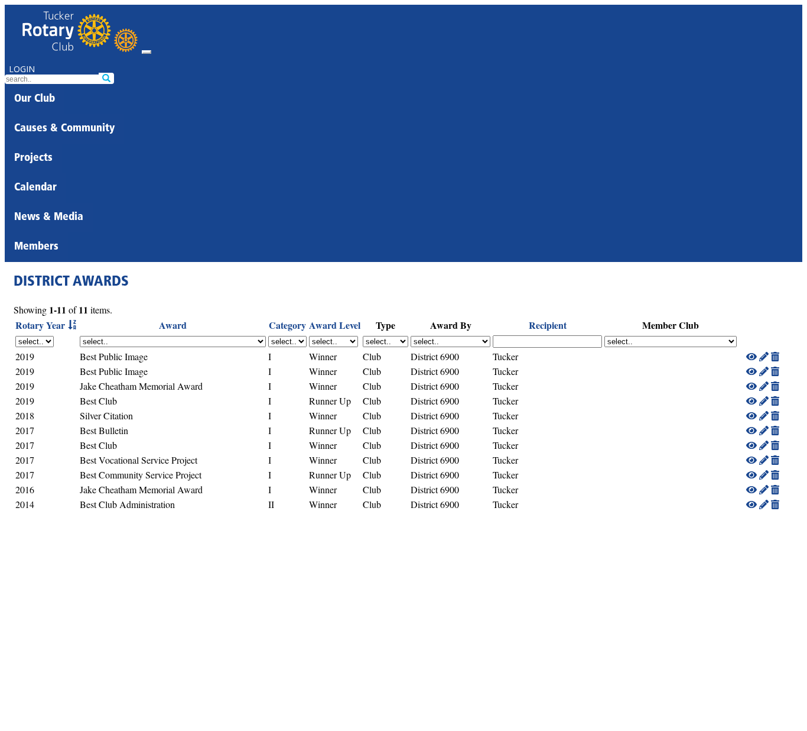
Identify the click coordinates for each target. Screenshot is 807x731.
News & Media (48, 217)
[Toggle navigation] (146, 52)
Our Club (34, 99)
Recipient (548, 325)
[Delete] (775, 356)
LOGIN (22, 69)
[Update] (764, 356)
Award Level (334, 325)
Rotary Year (40, 325)
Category (287, 325)
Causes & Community (64, 129)
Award (173, 325)
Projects (33, 158)
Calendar (35, 188)
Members (36, 247)
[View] (751, 356)
